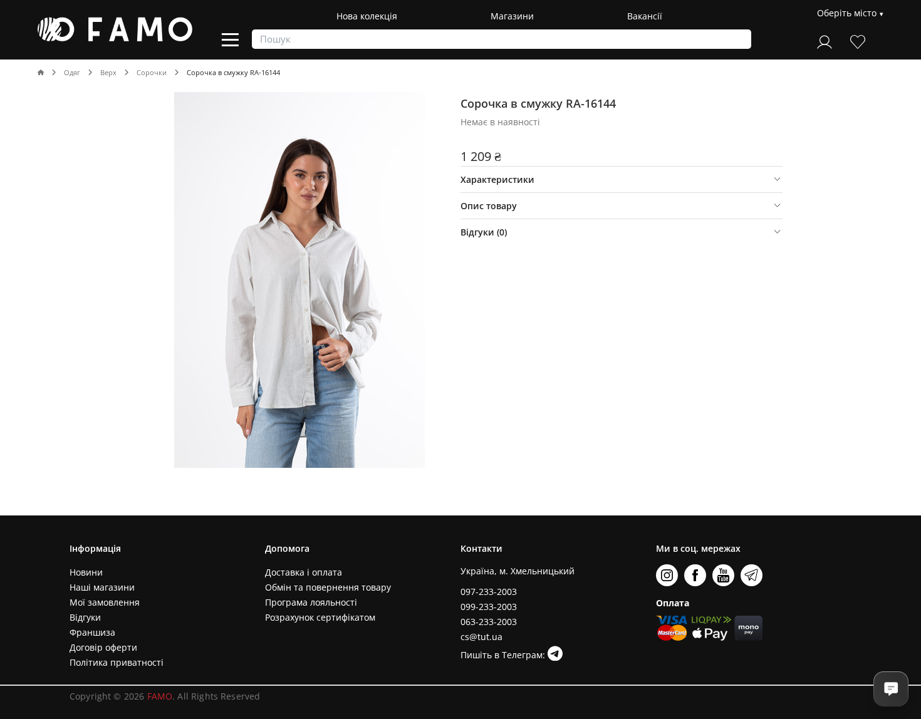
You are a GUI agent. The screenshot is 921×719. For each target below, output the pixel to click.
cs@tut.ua (481, 637)
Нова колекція (366, 16)
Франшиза (92, 632)
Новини (86, 572)
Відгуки (85, 617)
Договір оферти (103, 647)
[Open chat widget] (890, 688)
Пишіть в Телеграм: (504, 655)
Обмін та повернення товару (328, 587)
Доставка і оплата (303, 572)
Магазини (512, 16)
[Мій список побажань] (857, 40)
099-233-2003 (488, 607)
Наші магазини (102, 587)
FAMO (160, 696)
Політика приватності (117, 662)
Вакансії (644, 16)
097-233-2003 (488, 591)
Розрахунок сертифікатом (320, 617)
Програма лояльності (311, 602)
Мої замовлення (105, 602)
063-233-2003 (488, 622)
